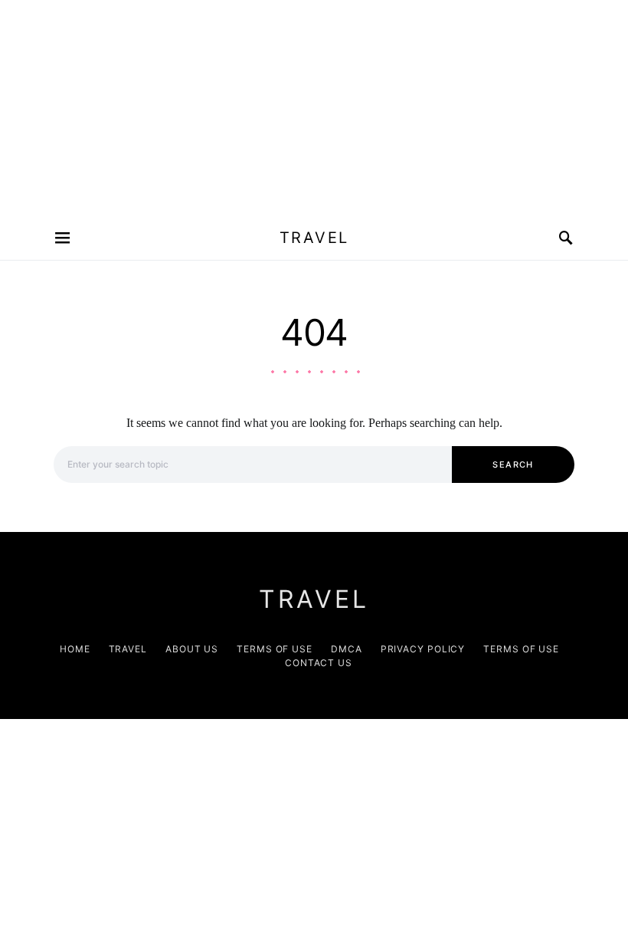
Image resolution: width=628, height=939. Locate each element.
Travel (314, 237)
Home (75, 649)
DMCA (346, 649)
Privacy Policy (423, 649)
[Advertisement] (314, 107)
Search (512, 464)
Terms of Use (274, 649)
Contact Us (318, 662)
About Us (191, 649)
